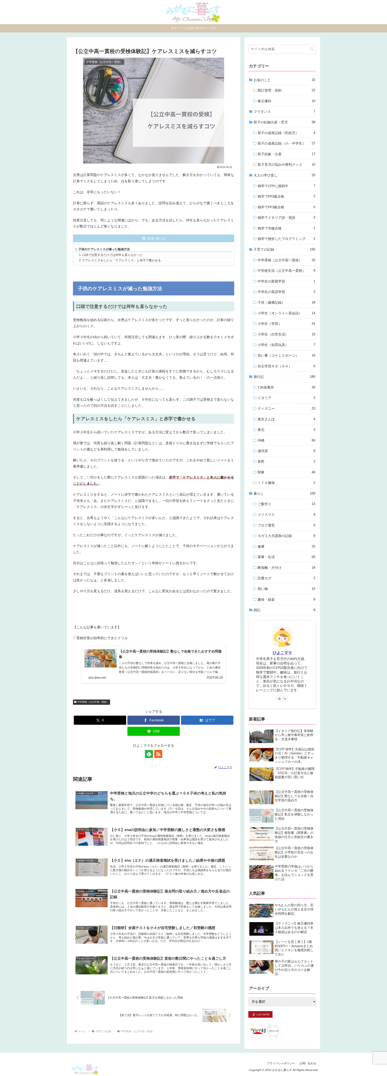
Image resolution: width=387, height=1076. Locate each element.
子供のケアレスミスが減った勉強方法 (104, 249)
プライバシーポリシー (281, 1063)
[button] (311, 49)
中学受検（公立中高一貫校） (93, 702)
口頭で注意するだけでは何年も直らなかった (112, 254)
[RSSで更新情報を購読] (158, 754)
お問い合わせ (307, 1063)
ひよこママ (282, 653)
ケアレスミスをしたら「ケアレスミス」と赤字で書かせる (121, 260)
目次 (150, 238)
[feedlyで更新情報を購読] (149, 754)
